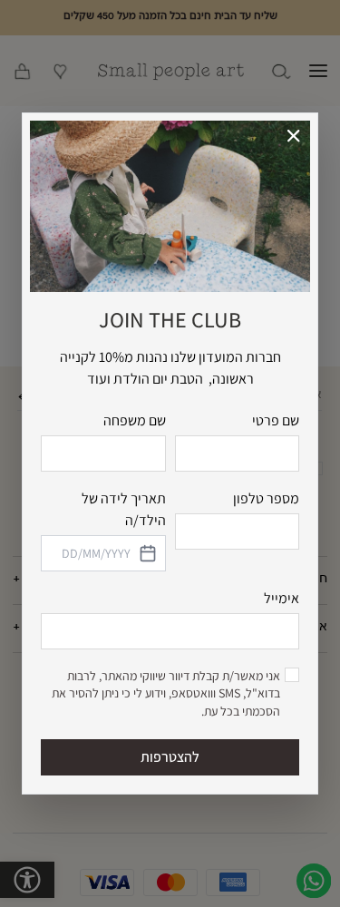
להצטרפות (170, 756)
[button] (294, 136)
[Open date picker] (147, 553)
